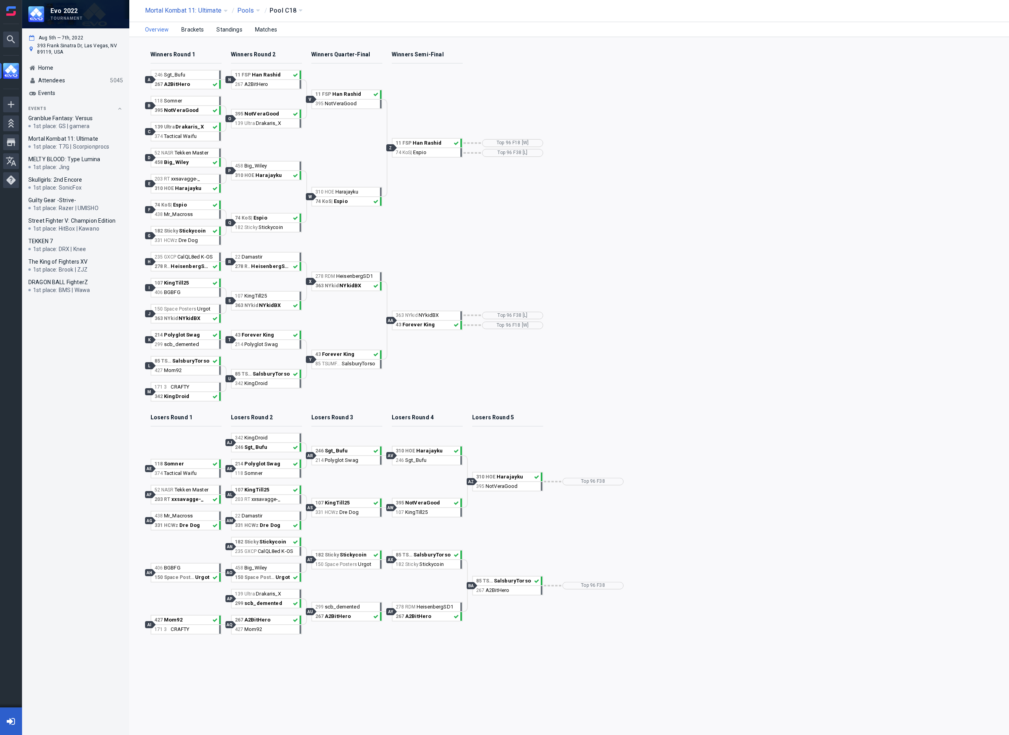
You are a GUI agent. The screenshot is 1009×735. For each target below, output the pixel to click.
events (37, 108)
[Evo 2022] (11, 72)
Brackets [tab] (192, 29)
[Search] (11, 39)
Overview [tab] (157, 29)
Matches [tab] (266, 29)
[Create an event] (11, 104)
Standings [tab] (229, 29)
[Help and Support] (11, 180)
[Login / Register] (11, 721)
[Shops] (11, 142)
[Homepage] (11, 11)
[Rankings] (11, 123)
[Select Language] (11, 161)
